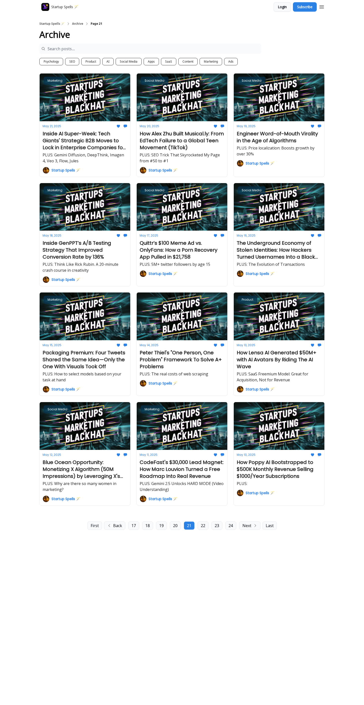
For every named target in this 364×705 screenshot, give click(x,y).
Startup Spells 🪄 (52, 24)
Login (282, 6)
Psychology (51, 61)
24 (231, 525)
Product (90, 61)
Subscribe (304, 6)
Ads (231, 61)
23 (217, 525)
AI (107, 61)
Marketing (211, 61)
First (95, 525)
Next (246, 525)
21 (189, 525)
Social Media (128, 61)
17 (133, 525)
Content (187, 61)
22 (203, 525)
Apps (151, 61)
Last (270, 525)
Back (117, 525)
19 (161, 525)
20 (175, 525)
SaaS (168, 61)
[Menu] (322, 6)
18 (147, 525)
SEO (72, 61)
